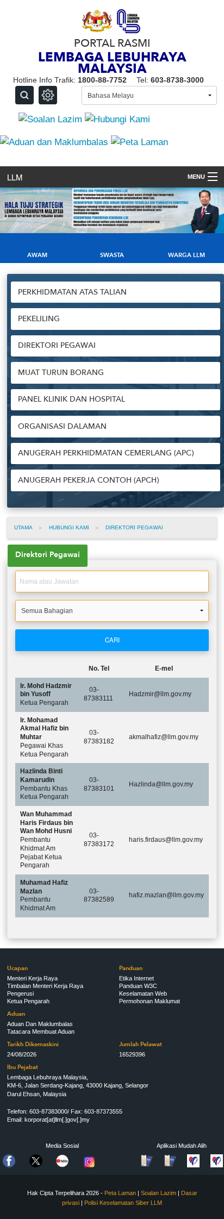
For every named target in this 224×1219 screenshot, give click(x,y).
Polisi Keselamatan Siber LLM (123, 1202)
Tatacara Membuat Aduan (40, 1031)
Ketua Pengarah (28, 1001)
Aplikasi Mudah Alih (182, 1145)
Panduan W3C (138, 986)
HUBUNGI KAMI (69, 527)
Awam (37, 255)
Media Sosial (62, 1145)
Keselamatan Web (143, 993)
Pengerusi (20, 993)
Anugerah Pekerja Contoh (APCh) (88, 480)
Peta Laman (120, 1193)
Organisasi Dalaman (62, 426)
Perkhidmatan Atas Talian (72, 292)
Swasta (112, 255)
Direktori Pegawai (57, 345)
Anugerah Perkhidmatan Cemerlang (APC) (106, 453)
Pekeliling (39, 319)
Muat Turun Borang (61, 372)
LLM (14, 177)
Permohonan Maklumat (149, 1001)
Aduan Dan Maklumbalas (40, 1024)
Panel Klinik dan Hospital (71, 399)
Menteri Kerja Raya (32, 978)
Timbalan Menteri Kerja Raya (45, 986)
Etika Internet (136, 978)
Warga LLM (186, 255)
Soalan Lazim (158, 1193)
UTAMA (23, 527)
